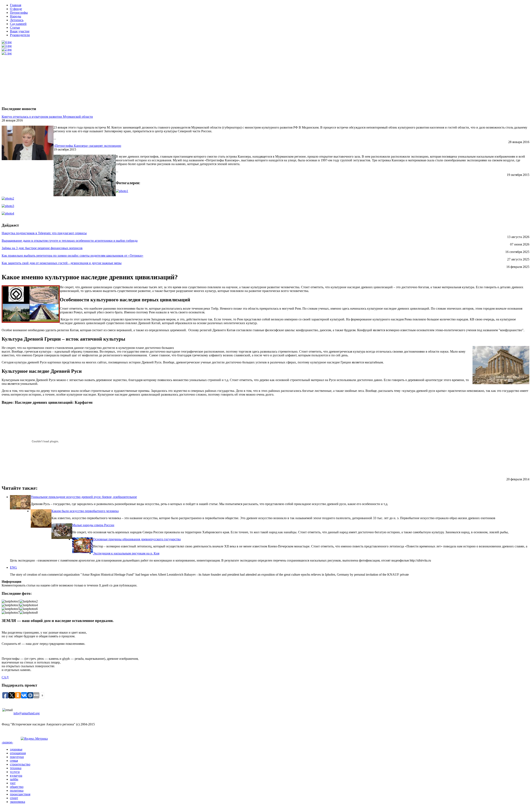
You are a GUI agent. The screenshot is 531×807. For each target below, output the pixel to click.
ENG (13, 567)
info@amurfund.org (26, 713)
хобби (14, 779)
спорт (14, 798)
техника (15, 768)
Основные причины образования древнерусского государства (137, 539)
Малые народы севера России (93, 525)
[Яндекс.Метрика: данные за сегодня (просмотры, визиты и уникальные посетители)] (34, 739)
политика (16, 790)
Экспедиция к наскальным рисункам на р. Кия (126, 553)
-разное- (7, 742)
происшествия (20, 794)
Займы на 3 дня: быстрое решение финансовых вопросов (42, 248)
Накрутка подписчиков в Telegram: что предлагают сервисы (44, 233)
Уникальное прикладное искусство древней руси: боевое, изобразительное (84, 497)
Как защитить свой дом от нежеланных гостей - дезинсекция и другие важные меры (62, 263)
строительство (20, 764)
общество (16, 787)
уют (13, 783)
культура (16, 775)
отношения (18, 753)
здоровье (16, 749)
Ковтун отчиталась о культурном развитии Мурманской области (47, 116)
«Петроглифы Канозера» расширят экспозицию (87, 145)
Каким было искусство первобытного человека (85, 511)
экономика (17, 801)
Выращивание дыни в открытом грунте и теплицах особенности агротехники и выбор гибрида (70, 240)
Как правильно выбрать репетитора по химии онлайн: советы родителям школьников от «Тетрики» (72, 255)
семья (14, 760)
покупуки (17, 757)
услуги (15, 772)
